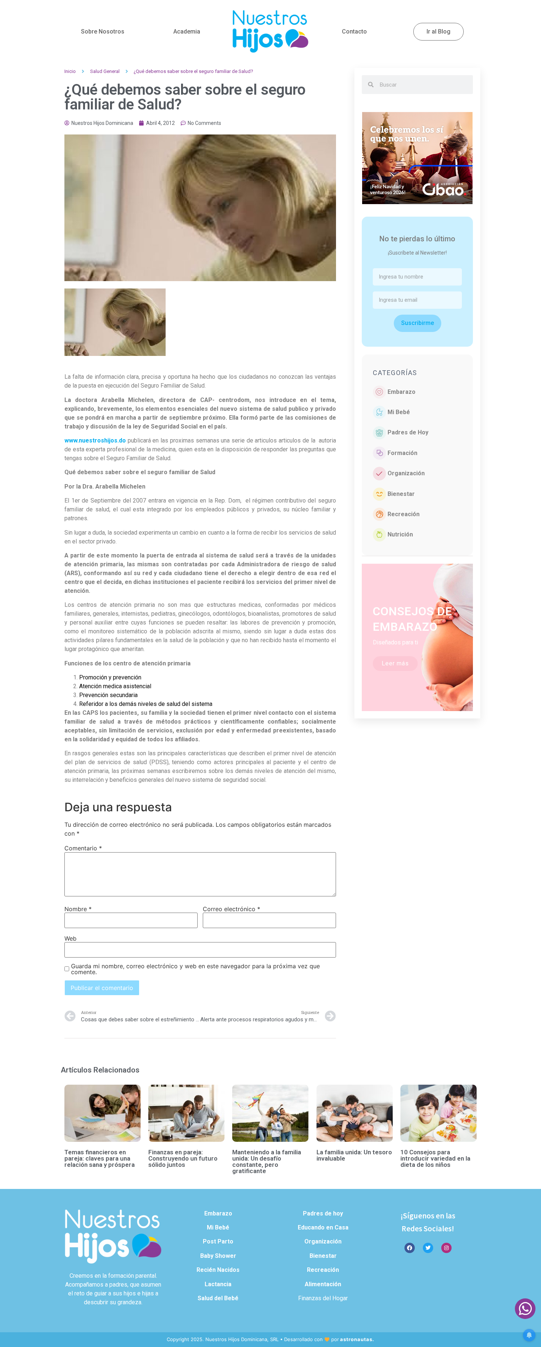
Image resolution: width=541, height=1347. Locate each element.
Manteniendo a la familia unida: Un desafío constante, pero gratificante (266, 1161)
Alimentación (323, 1284)
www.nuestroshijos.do (95, 440)
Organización (406, 473)
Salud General (105, 71)
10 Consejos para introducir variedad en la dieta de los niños (435, 1158)
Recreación (404, 514)
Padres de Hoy (408, 432)
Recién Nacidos (218, 1269)
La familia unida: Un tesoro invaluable (354, 1155)
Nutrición (400, 534)
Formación (402, 452)
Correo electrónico (231, 909)
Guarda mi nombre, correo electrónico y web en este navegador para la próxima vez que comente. (195, 969)
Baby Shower (218, 1255)
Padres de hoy (323, 1213)
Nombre (78, 909)
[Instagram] (446, 1248)
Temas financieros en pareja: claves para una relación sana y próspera (99, 1158)
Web (70, 938)
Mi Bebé (399, 412)
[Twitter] (428, 1248)
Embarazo (402, 391)
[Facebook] (409, 1248)
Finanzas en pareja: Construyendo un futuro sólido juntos (183, 1158)
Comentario (83, 848)
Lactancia (218, 1284)
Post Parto (218, 1241)
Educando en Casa (323, 1227)
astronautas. (357, 1339)
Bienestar (401, 493)
